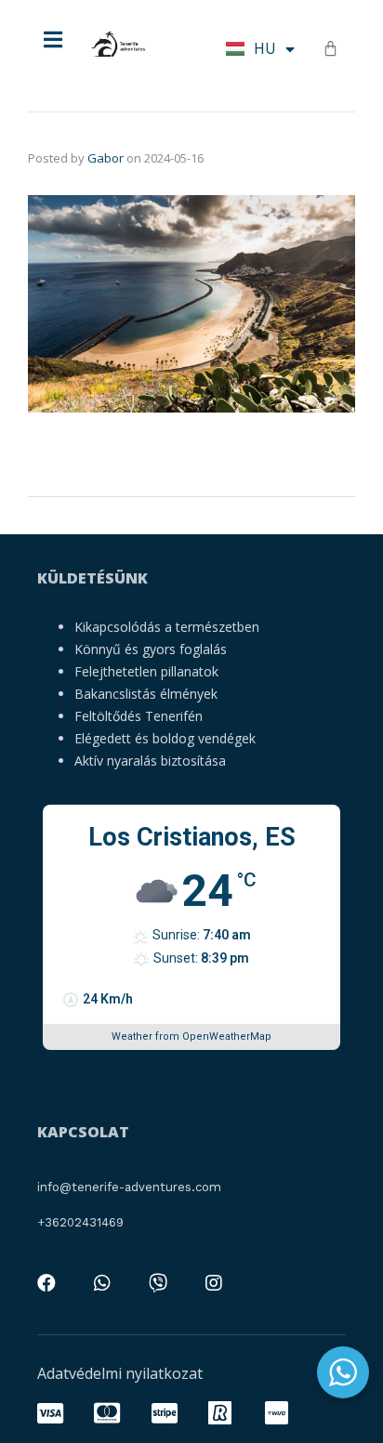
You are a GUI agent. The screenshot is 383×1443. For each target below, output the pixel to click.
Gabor (105, 158)
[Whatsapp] (102, 1283)
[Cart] (330, 48)
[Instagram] (214, 1283)
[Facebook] (46, 1283)
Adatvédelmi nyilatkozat (120, 1373)
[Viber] (158, 1283)
